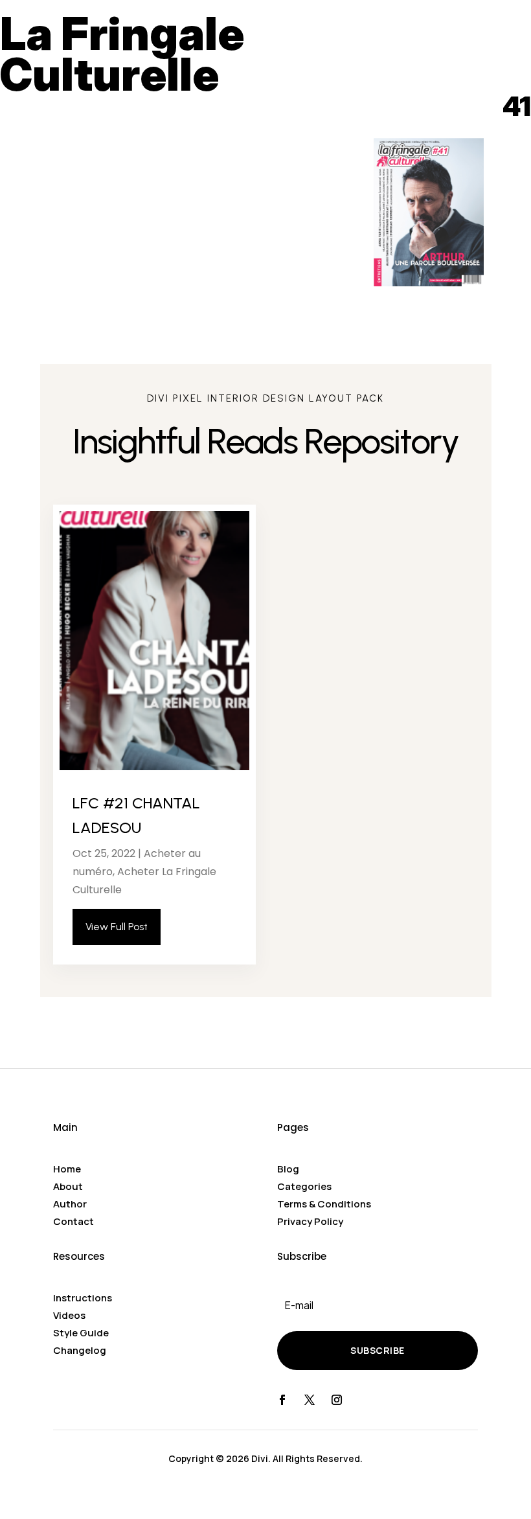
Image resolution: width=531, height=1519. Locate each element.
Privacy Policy (310, 1221)
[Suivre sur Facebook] (282, 1399)
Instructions (82, 1298)
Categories (304, 1186)
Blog (288, 1169)
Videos (69, 1315)
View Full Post (116, 926)
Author (70, 1204)
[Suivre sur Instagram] (336, 1399)
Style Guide (81, 1333)
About (68, 1186)
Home (67, 1169)
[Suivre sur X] (309, 1399)
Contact (73, 1221)
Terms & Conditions (324, 1204)
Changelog (79, 1350)
